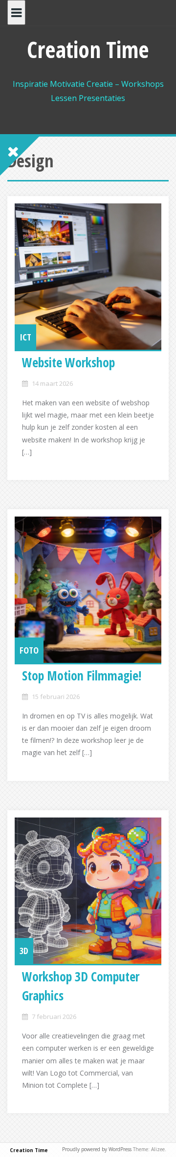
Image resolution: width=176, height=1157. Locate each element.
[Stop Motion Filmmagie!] (88, 590)
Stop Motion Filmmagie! (81, 675)
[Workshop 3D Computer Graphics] (88, 891)
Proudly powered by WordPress (97, 1149)
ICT (25, 337)
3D (24, 951)
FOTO (29, 650)
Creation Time (88, 49)
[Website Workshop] (88, 276)
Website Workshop (68, 362)
